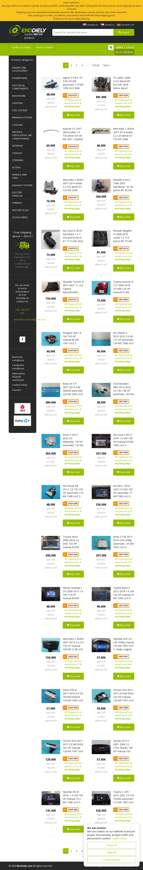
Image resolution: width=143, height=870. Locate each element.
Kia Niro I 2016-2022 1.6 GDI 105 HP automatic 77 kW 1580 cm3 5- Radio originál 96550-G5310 (123, 494)
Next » (107, 65)
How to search (44, 47)
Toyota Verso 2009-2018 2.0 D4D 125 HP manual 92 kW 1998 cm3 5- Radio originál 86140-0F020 (71, 547)
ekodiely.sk (92, 24)
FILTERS (16, 167)
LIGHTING (17, 103)
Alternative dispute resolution (18, 376)
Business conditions (18, 358)
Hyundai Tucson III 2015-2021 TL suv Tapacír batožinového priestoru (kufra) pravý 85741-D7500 (73, 292)
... (87, 65)
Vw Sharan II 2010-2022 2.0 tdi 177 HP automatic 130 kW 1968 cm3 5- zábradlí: (123, 339)
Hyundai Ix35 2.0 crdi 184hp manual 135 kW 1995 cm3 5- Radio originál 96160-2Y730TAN (123, 645)
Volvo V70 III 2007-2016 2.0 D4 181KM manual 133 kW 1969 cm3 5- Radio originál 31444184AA (73, 698)
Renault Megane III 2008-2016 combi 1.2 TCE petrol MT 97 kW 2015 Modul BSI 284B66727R (122, 239)
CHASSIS (17, 153)
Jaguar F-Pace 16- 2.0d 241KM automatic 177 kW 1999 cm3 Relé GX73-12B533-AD (73, 84)
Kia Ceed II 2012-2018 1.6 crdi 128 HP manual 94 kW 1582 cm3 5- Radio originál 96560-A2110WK (123, 443)
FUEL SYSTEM (19, 110)
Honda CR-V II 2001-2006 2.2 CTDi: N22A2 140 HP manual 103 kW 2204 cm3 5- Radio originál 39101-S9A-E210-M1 (123, 753)
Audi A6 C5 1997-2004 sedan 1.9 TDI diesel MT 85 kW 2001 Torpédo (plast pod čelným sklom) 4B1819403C (73, 139)
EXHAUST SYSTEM (22, 185)
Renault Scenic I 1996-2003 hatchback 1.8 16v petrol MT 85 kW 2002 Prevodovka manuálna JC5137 (123, 188)
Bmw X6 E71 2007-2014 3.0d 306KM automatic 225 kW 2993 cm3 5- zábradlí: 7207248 (73, 392)
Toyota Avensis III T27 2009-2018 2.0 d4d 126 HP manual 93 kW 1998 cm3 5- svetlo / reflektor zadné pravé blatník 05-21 (123, 294)
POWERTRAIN (19, 78)
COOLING (17, 124)
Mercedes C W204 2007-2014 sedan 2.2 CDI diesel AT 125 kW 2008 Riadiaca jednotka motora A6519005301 (73, 190)
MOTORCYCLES (20, 210)
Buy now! (74, 115)
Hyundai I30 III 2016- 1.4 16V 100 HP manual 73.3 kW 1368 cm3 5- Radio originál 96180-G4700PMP (73, 800)
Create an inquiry (21, 47)
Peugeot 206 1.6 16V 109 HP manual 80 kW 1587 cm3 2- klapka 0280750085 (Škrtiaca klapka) (72, 343)
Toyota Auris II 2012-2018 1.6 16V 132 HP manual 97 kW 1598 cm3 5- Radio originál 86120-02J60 (123, 596)
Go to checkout (124, 52)
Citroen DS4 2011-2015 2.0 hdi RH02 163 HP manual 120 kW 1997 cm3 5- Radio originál (73, 747)
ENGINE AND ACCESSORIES (20, 69)
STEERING (17, 160)
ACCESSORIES (20, 217)
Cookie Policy (20, 384)
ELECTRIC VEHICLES (17, 194)
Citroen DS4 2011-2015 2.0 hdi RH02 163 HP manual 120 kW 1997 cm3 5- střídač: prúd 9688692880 (123, 698)
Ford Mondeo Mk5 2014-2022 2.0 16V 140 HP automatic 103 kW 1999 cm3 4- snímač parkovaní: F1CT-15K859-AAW (123, 396)
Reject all (111, 852)
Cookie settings (112, 859)
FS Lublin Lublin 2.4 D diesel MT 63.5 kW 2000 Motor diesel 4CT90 (122, 84)
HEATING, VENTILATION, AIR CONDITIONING (22, 135)
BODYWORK (19, 95)
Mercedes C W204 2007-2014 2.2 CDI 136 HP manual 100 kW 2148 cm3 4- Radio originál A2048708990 (73, 647)
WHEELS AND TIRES (19, 176)
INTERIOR (17, 145)
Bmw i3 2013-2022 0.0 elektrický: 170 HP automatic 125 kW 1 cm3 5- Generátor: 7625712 (73, 445)
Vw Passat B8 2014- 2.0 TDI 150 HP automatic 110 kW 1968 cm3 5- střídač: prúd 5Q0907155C (73, 494)
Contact (16, 389)
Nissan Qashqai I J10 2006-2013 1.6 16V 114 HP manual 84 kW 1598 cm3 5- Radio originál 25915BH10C (73, 598)
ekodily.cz (109, 24)
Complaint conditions (18, 367)
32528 (95, 65)
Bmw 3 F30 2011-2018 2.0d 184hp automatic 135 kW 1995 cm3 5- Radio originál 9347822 (123, 545)
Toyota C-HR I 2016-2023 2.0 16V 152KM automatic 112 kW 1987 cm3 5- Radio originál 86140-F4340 (123, 800)
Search (125, 32)
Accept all (111, 845)
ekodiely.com (128, 24)
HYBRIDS (17, 202)
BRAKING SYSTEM (22, 117)
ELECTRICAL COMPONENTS (20, 87)
